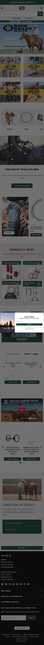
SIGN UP (29, 324)
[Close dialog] (43, 313)
